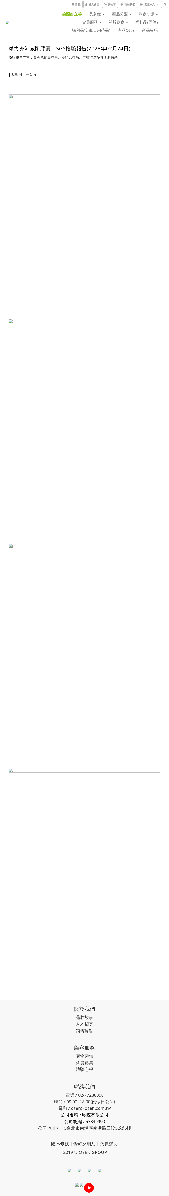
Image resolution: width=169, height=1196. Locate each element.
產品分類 (120, 14)
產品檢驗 (150, 30)
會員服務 (90, 22)
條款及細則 (84, 1143)
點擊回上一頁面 (23, 74)
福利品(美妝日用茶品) (91, 30)
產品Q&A (126, 30)
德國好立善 (72, 14)
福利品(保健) (146, 22)
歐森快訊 (147, 14)
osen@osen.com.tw (91, 1108)
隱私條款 (60, 1143)
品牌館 (95, 14)
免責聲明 (109, 1143)
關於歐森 (117, 22)
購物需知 (84, 1056)
